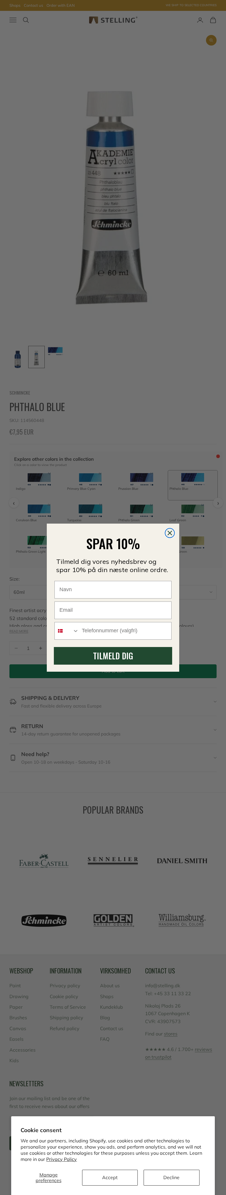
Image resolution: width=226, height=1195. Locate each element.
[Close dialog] (170, 533)
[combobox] (67, 630)
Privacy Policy (61, 1159)
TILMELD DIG (113, 656)
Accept (110, 1177)
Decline (171, 1177)
